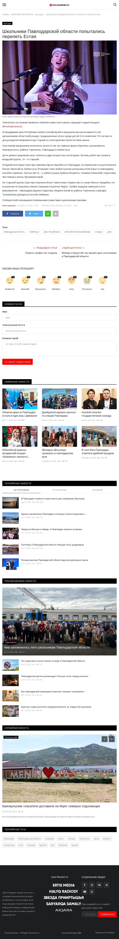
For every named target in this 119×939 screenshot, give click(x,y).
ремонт (107, 838)
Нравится (9, 289)
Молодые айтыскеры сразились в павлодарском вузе (57, 453)
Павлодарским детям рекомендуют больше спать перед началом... (55, 676)
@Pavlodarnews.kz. (12, 126)
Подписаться (107, 914)
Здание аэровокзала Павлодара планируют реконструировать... (53, 514)
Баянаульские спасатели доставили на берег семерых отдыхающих (51, 806)
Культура (39, 14)
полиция (49, 838)
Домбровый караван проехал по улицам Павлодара (59, 414)
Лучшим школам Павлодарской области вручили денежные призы (54, 560)
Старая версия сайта (50, 932)
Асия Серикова (8, 205)
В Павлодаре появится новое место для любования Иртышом (52, 498)
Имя (4, 311)
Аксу (21, 845)
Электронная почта (13, 324)
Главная (5, 14)
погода (71, 838)
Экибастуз (34, 231)
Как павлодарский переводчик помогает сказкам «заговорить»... (53, 691)
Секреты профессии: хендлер (41, 253)
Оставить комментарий (17, 361)
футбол (43, 845)
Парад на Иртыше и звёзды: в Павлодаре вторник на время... (52, 529)
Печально (87, 289)
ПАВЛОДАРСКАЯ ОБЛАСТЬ (22, 14)
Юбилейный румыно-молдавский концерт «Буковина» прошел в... (15, 453)
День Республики (52, 231)
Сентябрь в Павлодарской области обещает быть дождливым (52, 544)
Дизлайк (25, 289)
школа (75, 845)
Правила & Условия (104, 932)
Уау (102, 289)
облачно (63, 845)
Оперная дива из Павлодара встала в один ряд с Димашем (19, 414)
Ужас (71, 289)
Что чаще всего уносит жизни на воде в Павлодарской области (53, 661)
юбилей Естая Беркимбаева (77, 231)
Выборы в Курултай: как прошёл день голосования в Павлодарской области (89, 255)
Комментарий (10, 338)
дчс (52, 845)
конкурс (99, 231)
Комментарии (13, 304)
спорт (61, 838)
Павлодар (9, 838)
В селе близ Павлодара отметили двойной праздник (98, 452)
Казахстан (9, 845)
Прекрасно (40, 289)
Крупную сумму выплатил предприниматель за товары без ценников (56, 707)
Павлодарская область (14, 231)
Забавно (56, 289)
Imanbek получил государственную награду (96, 414)
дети (109, 231)
